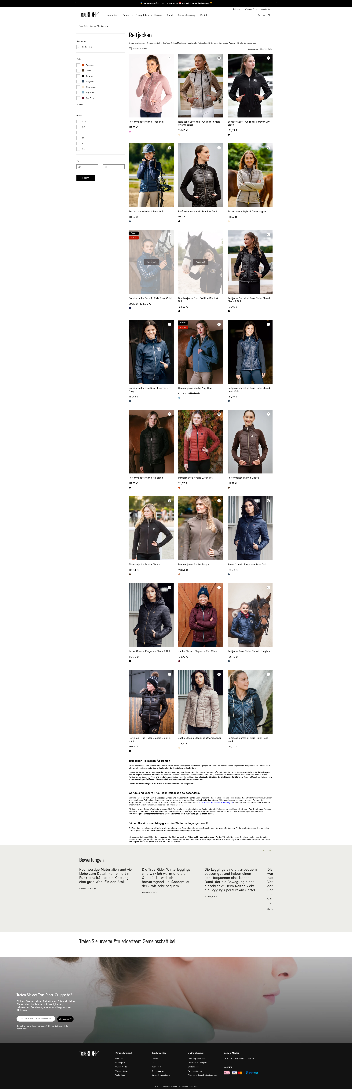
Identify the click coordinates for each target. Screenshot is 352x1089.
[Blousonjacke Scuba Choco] (151, 528)
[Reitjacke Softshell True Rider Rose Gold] (250, 702)
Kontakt (155, 1059)
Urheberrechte (158, 1071)
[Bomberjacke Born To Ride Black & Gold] (200, 262)
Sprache (264, 9)
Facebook (228, 1058)
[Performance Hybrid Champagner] (250, 175)
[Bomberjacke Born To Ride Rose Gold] (151, 262)
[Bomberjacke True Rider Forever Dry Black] (250, 85)
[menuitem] (115, 15)
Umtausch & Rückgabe (197, 1063)
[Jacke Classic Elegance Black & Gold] (151, 615)
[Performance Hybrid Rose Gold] (151, 175)
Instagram (239, 1058)
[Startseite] (89, 14)
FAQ (153, 1063)
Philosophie (120, 1063)
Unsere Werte (121, 1067)
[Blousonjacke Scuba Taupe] (200, 528)
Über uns (119, 1059)
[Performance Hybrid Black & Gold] (200, 175)
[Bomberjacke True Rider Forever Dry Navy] (151, 352)
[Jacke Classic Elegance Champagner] (200, 702)
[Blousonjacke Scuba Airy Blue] (200, 352)
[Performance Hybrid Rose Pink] (151, 85)
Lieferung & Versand (196, 1059)
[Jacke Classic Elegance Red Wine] (200, 615)
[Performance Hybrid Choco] (250, 441)
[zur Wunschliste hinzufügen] (169, 58)
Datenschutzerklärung (161, 1075)
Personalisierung (195, 1071)
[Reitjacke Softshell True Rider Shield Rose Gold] (250, 352)
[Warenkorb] (269, 15)
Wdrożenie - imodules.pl (187, 1086)
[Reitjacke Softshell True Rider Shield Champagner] (200, 85)
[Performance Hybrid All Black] (151, 441)
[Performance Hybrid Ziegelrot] (200, 441)
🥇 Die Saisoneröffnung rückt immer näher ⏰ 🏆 (176, 3)
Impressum (156, 1067)
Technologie (120, 1075)
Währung (248, 9)
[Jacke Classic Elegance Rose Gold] (250, 528)
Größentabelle (193, 1067)
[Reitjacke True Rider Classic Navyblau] (250, 615)
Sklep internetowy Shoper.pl (166, 1086)
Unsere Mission (121, 1071)
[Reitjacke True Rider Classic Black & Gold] (151, 702)
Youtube (250, 1058)
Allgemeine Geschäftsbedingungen (202, 1075)
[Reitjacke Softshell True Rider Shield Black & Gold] (250, 262)
